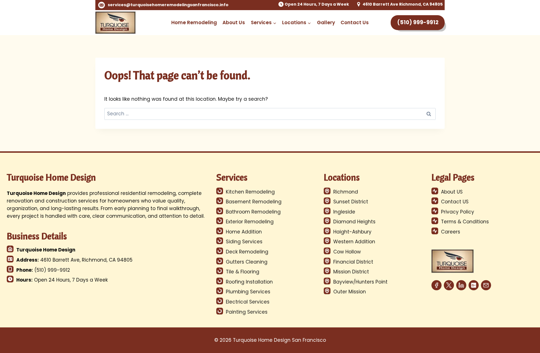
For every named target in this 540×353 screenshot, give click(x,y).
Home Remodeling (194, 22)
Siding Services (244, 241)
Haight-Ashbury (352, 231)
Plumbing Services (248, 291)
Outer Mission (349, 291)
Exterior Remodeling (250, 221)
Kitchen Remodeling (250, 191)
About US (452, 191)
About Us (233, 22)
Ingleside (344, 211)
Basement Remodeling (254, 201)
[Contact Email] (486, 283)
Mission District (351, 271)
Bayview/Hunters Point (360, 281)
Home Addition (244, 231)
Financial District (353, 261)
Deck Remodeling (247, 251)
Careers (450, 231)
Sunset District (350, 201)
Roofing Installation (249, 281)
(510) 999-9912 (417, 22)
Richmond (345, 191)
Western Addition (354, 241)
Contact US (455, 201)
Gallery (326, 22)
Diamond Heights (354, 221)
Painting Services (246, 312)
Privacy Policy (457, 211)
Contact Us (355, 22)
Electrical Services (247, 301)
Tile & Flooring (242, 271)
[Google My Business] (474, 283)
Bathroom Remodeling (253, 211)
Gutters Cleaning (246, 261)
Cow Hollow (347, 251)
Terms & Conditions (465, 221)
